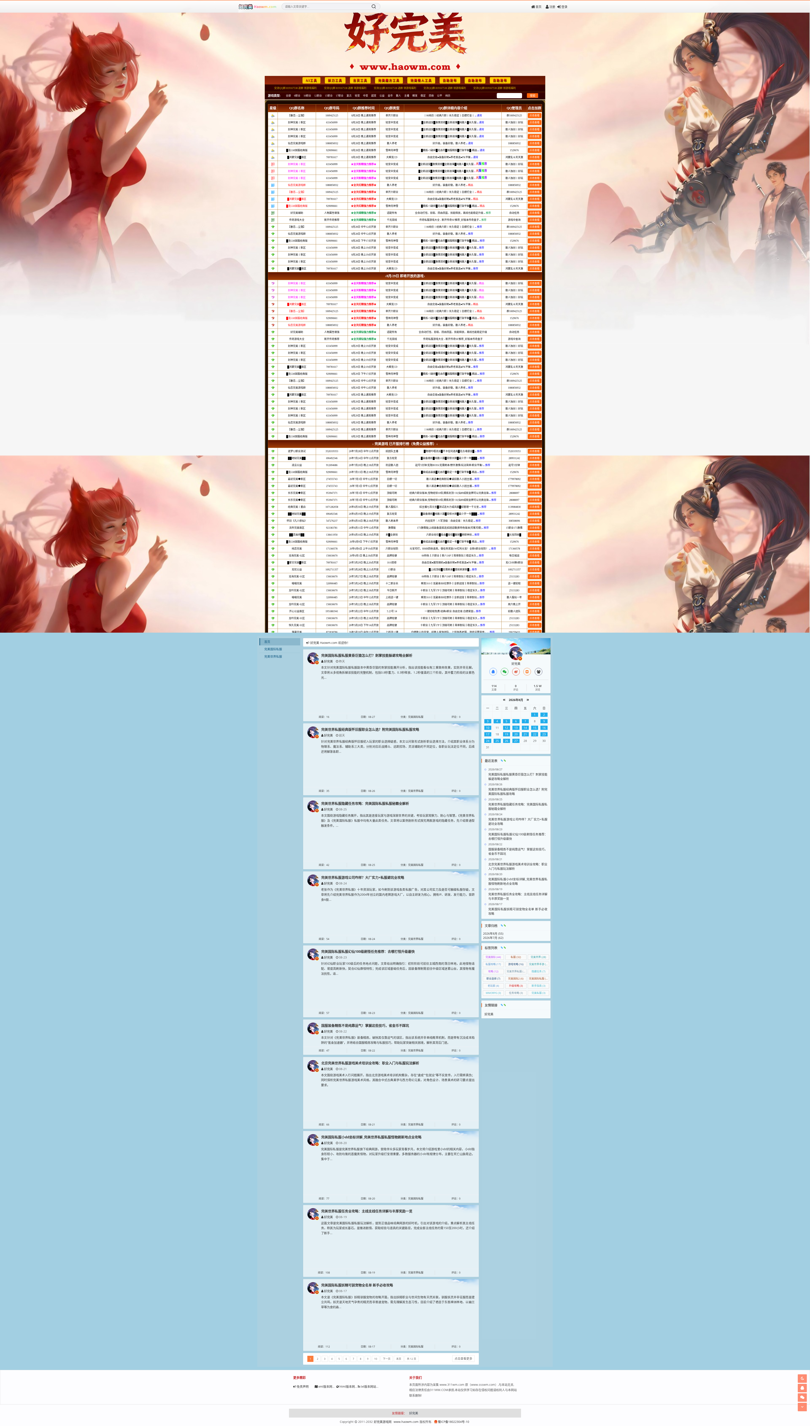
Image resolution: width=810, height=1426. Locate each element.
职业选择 (493, 978)
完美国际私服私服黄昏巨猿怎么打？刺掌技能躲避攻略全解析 (366, 655)
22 (534, 734)
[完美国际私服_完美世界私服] (257, 6)
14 (525, 728)
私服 (516, 957)
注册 (552, 7)
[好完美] (313, 658)
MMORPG (493, 993)
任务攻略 (516, 993)
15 (534, 728)
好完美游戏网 (383, 1422)
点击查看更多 (463, 1358)
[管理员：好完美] (516, 653)
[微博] (516, 671)
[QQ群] (538, 671)
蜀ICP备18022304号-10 (453, 1422)
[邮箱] (527, 671)
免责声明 (303, 1386)
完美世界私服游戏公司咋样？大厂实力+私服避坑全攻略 (362, 877)
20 (516, 734)
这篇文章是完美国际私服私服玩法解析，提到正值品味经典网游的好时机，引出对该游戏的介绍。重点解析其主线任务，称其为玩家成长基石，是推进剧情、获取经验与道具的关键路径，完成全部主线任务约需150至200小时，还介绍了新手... (398, 1228)
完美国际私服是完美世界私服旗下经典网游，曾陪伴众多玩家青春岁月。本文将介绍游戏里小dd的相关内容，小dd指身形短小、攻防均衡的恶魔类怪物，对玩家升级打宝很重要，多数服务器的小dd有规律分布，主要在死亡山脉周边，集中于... (398, 1154)
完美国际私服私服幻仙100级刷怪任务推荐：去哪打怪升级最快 (368, 951)
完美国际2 (516, 978)
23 (544, 734)
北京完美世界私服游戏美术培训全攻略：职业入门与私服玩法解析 (370, 1063)
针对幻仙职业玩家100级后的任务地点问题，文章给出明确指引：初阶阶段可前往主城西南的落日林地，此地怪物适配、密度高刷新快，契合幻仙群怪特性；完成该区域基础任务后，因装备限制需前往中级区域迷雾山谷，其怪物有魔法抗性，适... (398, 968)
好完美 (328, 661)
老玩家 (493, 986)
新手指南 (538, 986)
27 (516, 741)
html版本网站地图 (351, 1386)
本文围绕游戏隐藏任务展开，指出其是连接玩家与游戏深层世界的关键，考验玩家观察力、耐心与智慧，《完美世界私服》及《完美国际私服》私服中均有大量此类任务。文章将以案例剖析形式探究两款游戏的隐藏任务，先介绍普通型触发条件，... (398, 820)
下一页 (386, 1359)
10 (375, 1359)
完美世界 (538, 957)
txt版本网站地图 (371, 1386)
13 (516, 728)
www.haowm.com (406, 1422)
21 (525, 734)
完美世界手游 (539, 964)
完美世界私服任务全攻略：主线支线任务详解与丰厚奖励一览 (366, 1211)
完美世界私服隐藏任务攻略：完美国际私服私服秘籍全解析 (365, 803)
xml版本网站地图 (329, 1386)
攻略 (493, 971)
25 (497, 741)
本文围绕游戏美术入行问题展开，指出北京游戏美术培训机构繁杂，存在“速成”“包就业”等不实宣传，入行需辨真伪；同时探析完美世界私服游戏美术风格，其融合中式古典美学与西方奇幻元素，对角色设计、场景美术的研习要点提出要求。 (398, 1080)
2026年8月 (516, 700)
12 (506, 728)
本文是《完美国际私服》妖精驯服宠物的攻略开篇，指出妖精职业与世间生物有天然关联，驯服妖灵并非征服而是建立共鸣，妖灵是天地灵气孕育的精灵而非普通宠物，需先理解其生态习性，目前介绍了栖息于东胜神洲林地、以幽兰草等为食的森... (398, 1302)
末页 (398, 1359)
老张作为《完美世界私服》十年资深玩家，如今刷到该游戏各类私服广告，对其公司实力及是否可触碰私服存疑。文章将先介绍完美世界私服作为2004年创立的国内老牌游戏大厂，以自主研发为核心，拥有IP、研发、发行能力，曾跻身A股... (398, 894)
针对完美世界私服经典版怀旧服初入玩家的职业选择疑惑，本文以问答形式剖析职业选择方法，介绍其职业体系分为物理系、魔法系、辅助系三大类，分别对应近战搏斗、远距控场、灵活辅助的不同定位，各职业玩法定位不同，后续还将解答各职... (398, 746)
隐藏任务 (538, 971)
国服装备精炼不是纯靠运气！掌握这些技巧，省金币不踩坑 (365, 1025)
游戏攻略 (516, 964)
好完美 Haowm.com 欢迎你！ (330, 643)
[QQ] (493, 671)
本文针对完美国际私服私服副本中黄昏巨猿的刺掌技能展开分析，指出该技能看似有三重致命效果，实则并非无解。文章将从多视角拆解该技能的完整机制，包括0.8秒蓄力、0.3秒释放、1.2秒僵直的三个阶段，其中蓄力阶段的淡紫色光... (398, 672)
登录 (564, 7)
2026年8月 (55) (493, 933)
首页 (538, 7)
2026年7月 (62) (493, 938)
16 (544, 728)
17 (487, 734)
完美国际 (493, 957)
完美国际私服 (273, 649)
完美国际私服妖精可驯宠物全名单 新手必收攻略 (357, 1285)
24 (487, 741)
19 (506, 734)
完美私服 (538, 993)
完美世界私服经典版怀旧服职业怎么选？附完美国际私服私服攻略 (370, 729)
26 (506, 741)
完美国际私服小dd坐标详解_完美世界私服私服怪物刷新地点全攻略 (371, 1137)
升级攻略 (516, 986)
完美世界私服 (273, 656)
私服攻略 (493, 964)
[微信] (504, 671)
